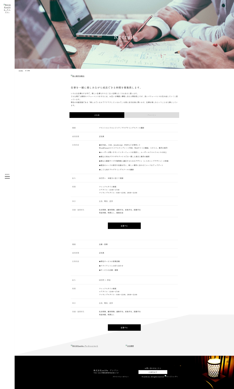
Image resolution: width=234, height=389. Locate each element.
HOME (21, 70)
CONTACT (153, 372)
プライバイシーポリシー (121, 377)
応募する (124, 226)
